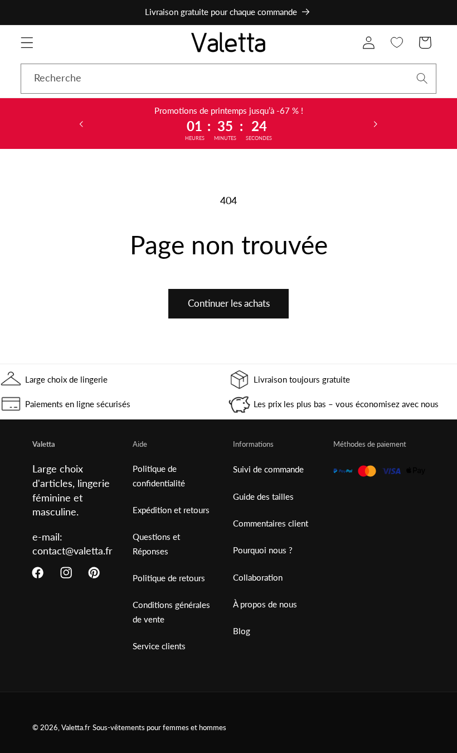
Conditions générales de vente (171, 612)
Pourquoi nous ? (263, 550)
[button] (27, 42)
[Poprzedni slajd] (81, 123)
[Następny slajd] (375, 123)
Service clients (159, 646)
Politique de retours (169, 578)
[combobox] (228, 78)
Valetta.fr (75, 727)
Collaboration (258, 577)
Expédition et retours (171, 510)
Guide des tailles (263, 496)
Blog (241, 631)
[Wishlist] (397, 42)
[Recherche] (422, 78)
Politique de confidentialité (159, 475)
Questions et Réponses (156, 544)
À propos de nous (265, 604)
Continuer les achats (229, 303)
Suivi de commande (268, 469)
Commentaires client (270, 523)
